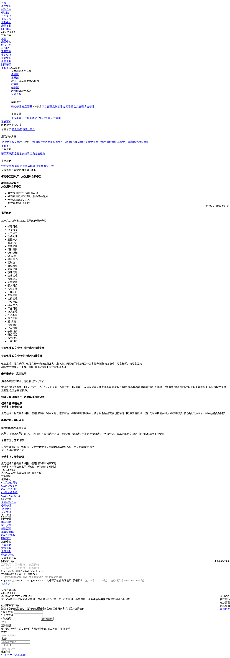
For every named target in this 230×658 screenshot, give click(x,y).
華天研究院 (7, 531)
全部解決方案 (8, 502)
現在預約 (6, 651)
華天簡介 (6, 522)
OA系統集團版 (9, 486)
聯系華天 (6, 538)
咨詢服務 (6, 545)
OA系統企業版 (9, 482)
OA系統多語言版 (10, 495)
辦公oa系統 (7, 554)
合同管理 (6, 505)
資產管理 (6, 512)
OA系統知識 (8, 535)
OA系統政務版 (9, 489)
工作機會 (20, 564)
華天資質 (6, 525)
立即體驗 (6, 476)
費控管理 (6, 509)
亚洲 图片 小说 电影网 (13, 655)
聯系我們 (34, 564)
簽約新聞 (6, 528)
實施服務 (6, 548)
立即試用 (6, 564)
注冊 (3, 622)
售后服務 (6, 551)
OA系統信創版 (9, 492)
